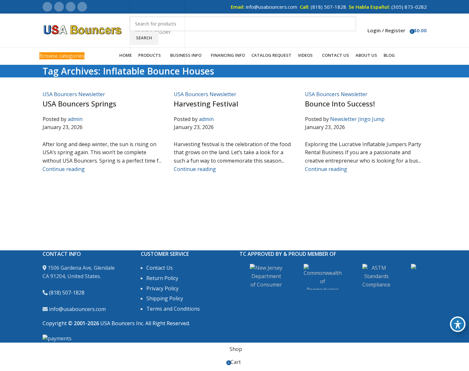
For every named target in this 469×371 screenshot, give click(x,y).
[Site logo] (83, 30)
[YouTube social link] (82, 7)
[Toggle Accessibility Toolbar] (457, 324)
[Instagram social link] (70, 7)
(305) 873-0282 (409, 7)
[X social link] (59, 7)
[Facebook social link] (47, 7)
